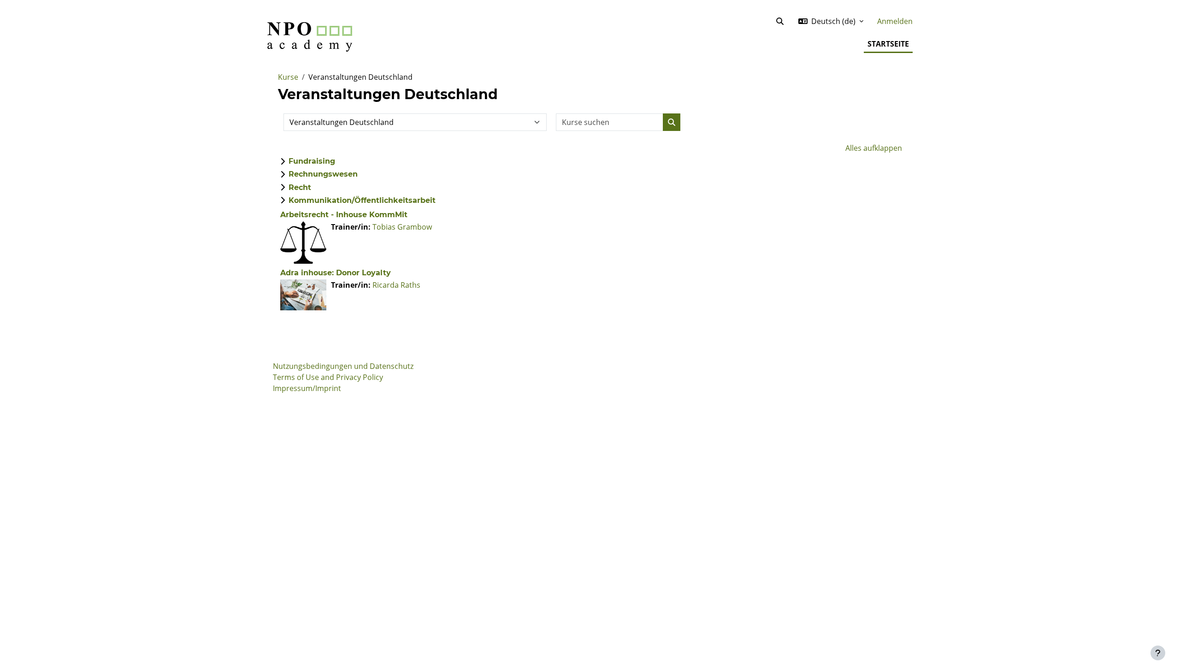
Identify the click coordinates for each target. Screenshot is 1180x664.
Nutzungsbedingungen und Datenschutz (343, 366)
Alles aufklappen (873, 148)
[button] (780, 21)
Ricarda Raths (396, 285)
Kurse (288, 77)
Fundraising (312, 161)
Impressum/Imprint (307, 388)
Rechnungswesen (323, 174)
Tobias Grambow (402, 227)
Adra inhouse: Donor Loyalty (335, 272)
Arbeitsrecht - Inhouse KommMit (343, 214)
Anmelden (895, 21)
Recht (300, 187)
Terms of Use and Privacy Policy (328, 377)
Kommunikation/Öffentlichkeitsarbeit (362, 200)
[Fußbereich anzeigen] (1157, 653)
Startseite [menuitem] (888, 44)
